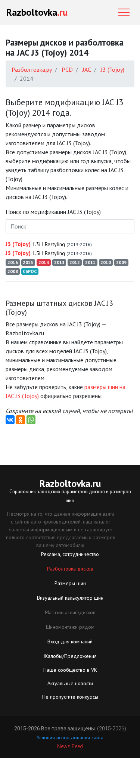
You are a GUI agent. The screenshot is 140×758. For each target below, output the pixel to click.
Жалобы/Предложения (70, 656)
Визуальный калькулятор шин (70, 597)
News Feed (70, 746)
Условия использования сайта (70, 737)
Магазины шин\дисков (70, 612)
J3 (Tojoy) (49, 244)
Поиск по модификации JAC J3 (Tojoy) (53, 211)
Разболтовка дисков (70, 568)
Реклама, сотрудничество (70, 554)
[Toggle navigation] (124, 12)
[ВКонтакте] (10, 419)
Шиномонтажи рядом (70, 627)
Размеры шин (70, 583)
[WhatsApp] (31, 419)
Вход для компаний (70, 641)
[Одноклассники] (20, 419)
